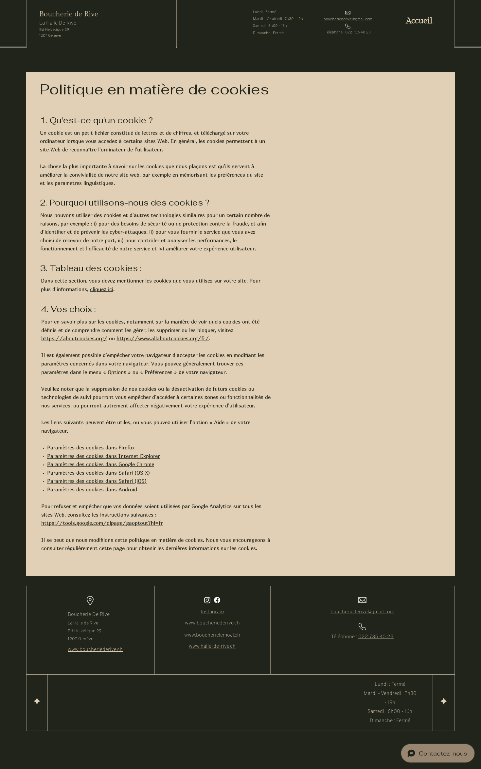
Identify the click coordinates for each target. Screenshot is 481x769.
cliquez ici (101, 289)
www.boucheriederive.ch (95, 649)
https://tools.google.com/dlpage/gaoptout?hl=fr (102, 523)
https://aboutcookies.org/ (74, 338)
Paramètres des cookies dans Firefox (91, 447)
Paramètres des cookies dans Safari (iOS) (97, 481)
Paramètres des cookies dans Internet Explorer (103, 456)
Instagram (212, 612)
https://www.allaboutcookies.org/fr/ (162, 338)
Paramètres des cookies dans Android (92, 489)
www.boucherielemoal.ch (212, 635)
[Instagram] (207, 600)
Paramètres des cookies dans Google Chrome (100, 464)
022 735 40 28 (358, 32)
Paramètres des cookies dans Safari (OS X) (98, 472)
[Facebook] (217, 600)
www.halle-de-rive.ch (212, 646)
